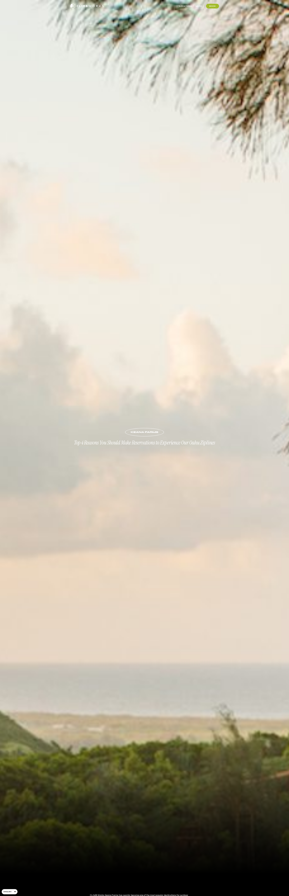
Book (212, 6)
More (199, 6)
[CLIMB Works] (87, 6)
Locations (185, 6)
